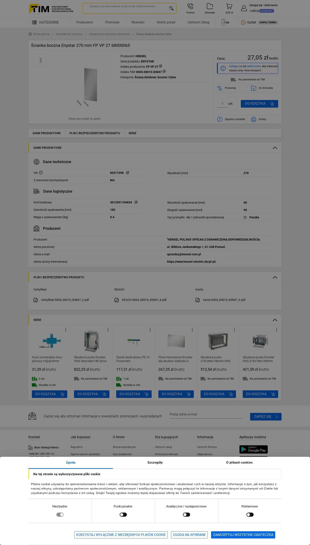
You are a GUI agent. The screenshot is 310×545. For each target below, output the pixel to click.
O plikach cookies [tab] (239, 462)
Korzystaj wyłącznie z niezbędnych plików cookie (121, 535)
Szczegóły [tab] (155, 462)
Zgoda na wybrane (189, 535)
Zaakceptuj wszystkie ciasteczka (243, 535)
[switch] (123, 515)
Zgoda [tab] (70, 462)
